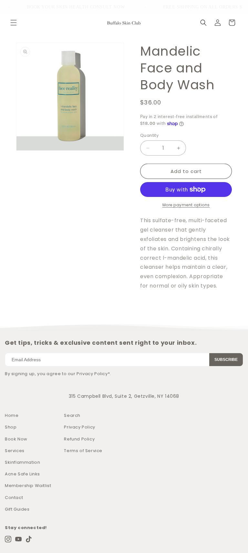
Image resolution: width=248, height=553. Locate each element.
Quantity (149, 135)
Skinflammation (22, 462)
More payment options (186, 205)
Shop (10, 427)
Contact (14, 497)
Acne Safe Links (22, 474)
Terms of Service (83, 451)
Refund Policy (79, 439)
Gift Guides (17, 509)
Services (15, 451)
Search (72, 415)
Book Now (16, 439)
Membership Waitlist (28, 486)
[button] (13, 23)
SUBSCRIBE (226, 359)
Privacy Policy (79, 427)
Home (11, 415)
